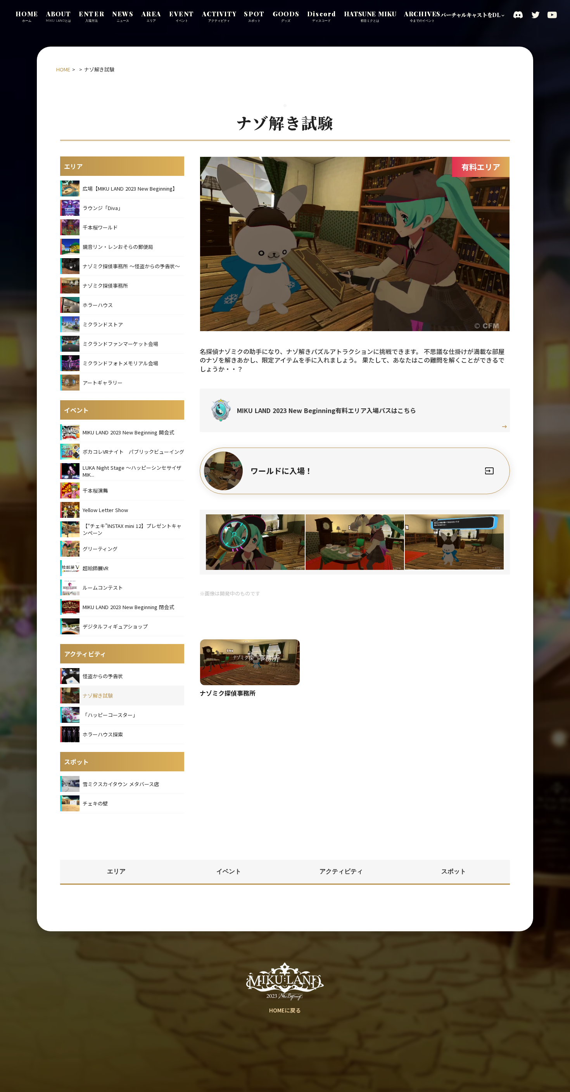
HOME (63, 69)
